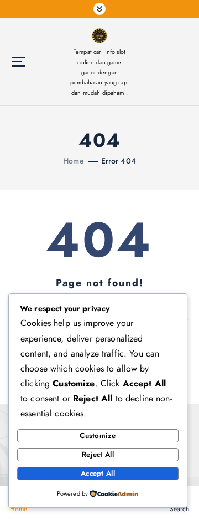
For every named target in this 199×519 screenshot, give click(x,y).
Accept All (98, 473)
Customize (98, 435)
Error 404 (118, 160)
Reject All (98, 454)
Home (73, 160)
